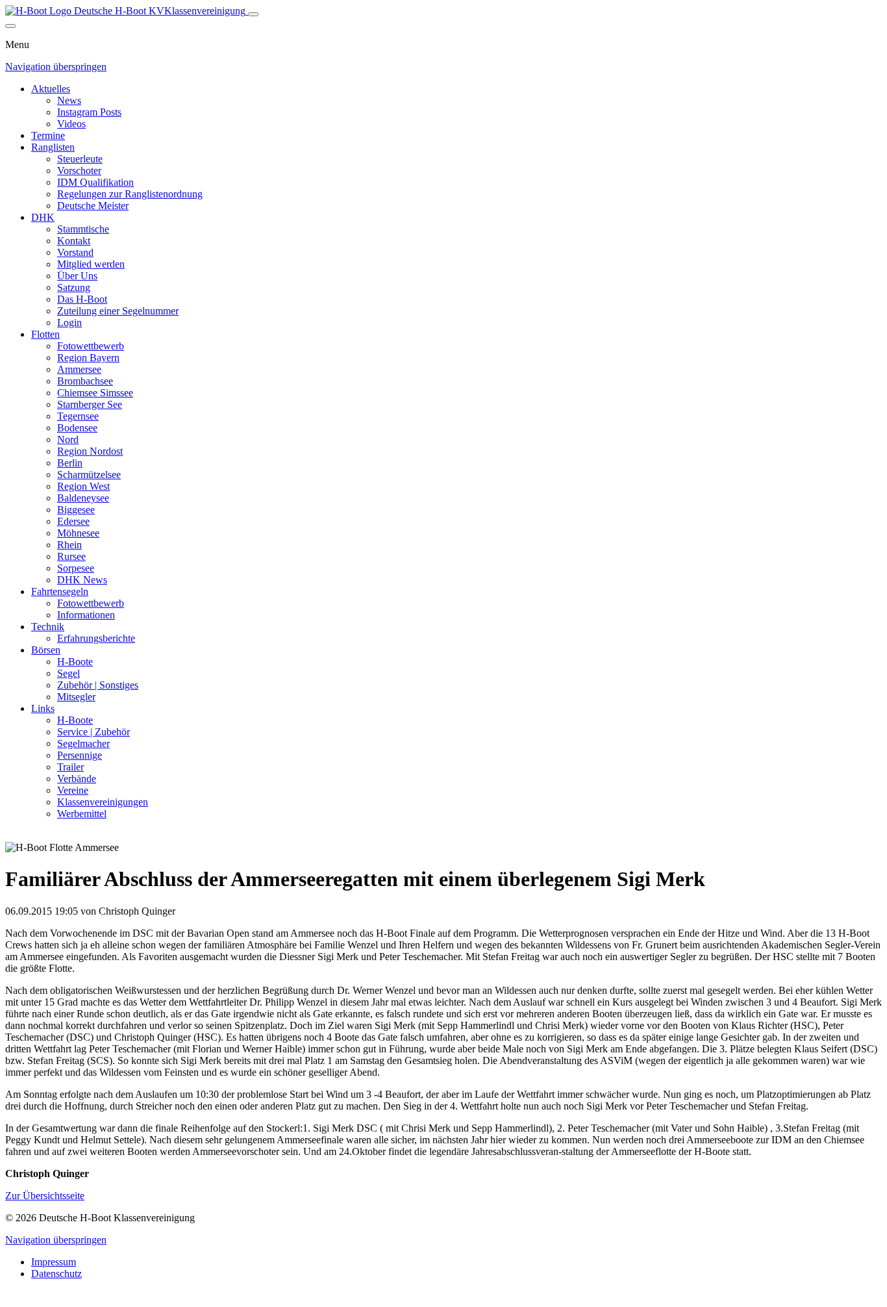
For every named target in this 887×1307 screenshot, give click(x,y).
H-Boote (75, 661)
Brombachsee (85, 381)
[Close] (10, 26)
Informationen (86, 614)
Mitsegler (76, 696)
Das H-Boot (82, 299)
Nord (68, 439)
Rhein (69, 544)
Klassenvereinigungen (102, 801)
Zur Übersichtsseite (44, 1195)
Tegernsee (78, 416)
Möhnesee (78, 533)
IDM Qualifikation (95, 182)
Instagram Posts (89, 112)
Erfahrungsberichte (96, 638)
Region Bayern (88, 357)
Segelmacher (83, 743)
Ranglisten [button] (53, 147)
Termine (48, 135)
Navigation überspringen (55, 66)
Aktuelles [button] (50, 88)
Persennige (79, 755)
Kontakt (73, 240)
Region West (83, 486)
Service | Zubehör (93, 731)
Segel (68, 673)
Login (69, 322)
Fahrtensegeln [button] (59, 591)
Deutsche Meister (93, 205)
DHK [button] (43, 217)
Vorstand (75, 252)
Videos (71, 123)
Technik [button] (47, 626)
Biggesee (76, 509)
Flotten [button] (45, 334)
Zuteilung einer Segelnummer (118, 310)
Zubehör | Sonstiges (97, 685)
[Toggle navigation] (253, 14)
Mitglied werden (91, 264)
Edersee (73, 521)
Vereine (72, 790)
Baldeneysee (83, 497)
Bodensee (77, 427)
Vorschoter (79, 170)
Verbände (76, 778)
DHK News (82, 579)
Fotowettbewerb (90, 345)
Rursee (71, 556)
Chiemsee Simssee (95, 392)
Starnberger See (89, 404)
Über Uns (77, 275)
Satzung (73, 287)
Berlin (69, 462)
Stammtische (83, 229)
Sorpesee (75, 568)
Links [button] (43, 708)
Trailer (70, 766)
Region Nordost (90, 451)
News (69, 100)
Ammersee (79, 369)
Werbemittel (81, 813)
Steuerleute (80, 158)
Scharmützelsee (89, 474)
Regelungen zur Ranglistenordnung (130, 193)
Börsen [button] (45, 649)
